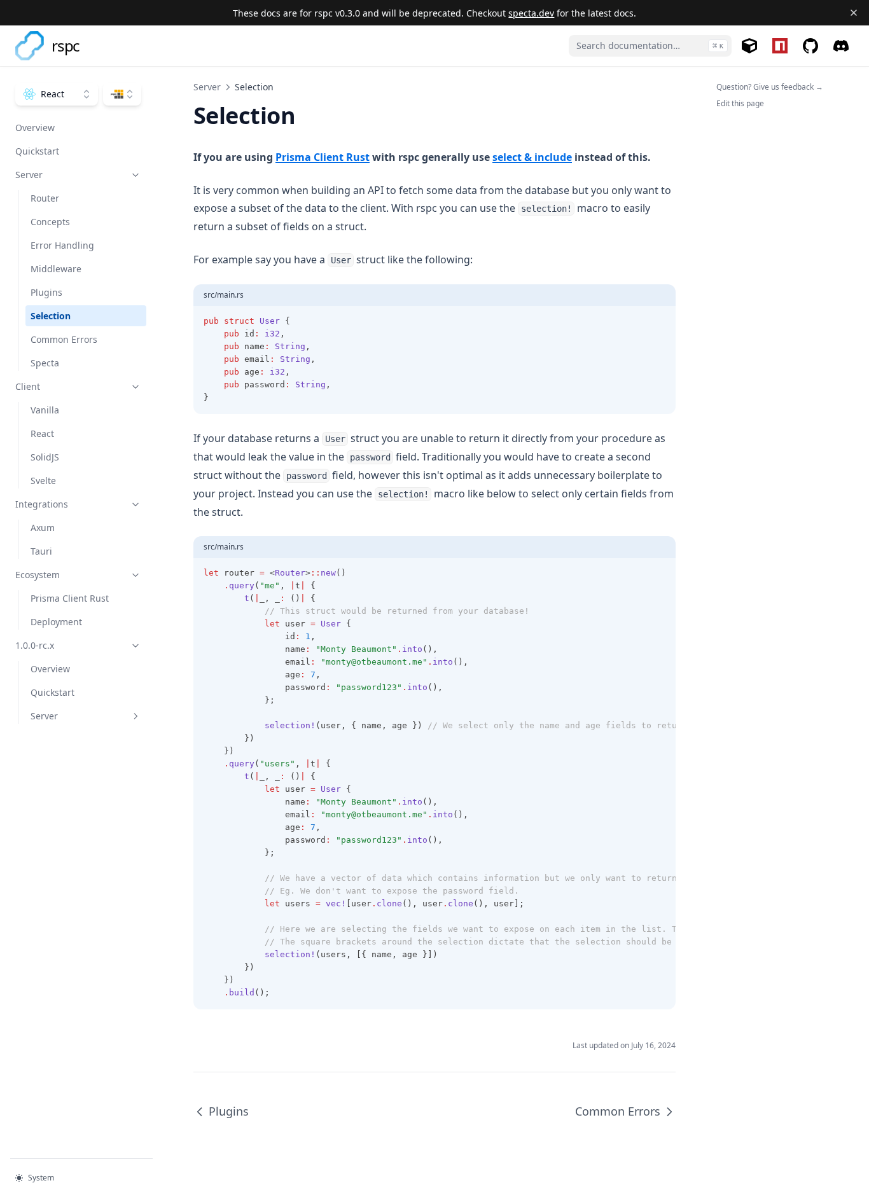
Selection (51, 316)
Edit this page (740, 103)
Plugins (46, 292)
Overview (35, 127)
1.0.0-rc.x (34, 645)
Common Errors (64, 339)
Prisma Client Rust (70, 598)
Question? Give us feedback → (769, 86)
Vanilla (45, 410)
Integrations (41, 504)
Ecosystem (37, 575)
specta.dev (531, 13)
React (42, 433)
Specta (45, 363)
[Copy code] (659, 321)
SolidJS (45, 457)
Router (45, 198)
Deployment (56, 622)
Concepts (50, 222)
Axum (43, 528)
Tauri (41, 551)
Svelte (43, 480)
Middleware (56, 269)
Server (29, 175)
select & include (532, 157)
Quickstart (37, 151)
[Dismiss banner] (854, 13)
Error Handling (62, 245)
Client (27, 386)
